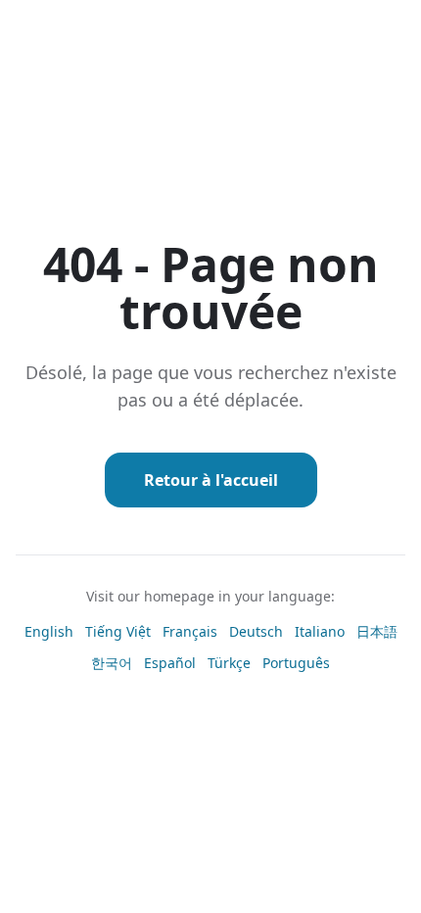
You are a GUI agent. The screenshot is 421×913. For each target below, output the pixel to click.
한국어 (111, 662)
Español (170, 662)
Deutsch (256, 631)
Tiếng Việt (118, 631)
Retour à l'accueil (211, 480)
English (48, 631)
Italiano (320, 631)
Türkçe (229, 662)
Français (190, 631)
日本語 (377, 631)
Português (296, 662)
